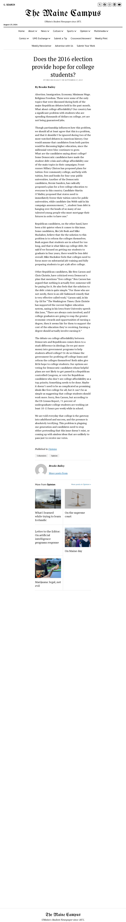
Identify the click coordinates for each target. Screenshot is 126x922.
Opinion (84, 30)
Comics (22, 38)
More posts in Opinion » (81, 484)
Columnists (41, 456)
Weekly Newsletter (41, 45)
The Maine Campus (63, 13)
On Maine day (73, 551)
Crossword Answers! (81, 38)
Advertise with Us (64, 45)
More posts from (58, 473)
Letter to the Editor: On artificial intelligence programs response (47, 536)
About (31, 30)
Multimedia (100, 30)
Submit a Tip (60, 38)
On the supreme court (75, 514)
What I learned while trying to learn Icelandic (48, 516)
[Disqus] (63, 631)
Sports (70, 30)
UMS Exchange (40, 38)
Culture (57, 30)
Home (21, 30)
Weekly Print (101, 38)
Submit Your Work (86, 45)
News (44, 30)
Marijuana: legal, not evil (48, 584)
